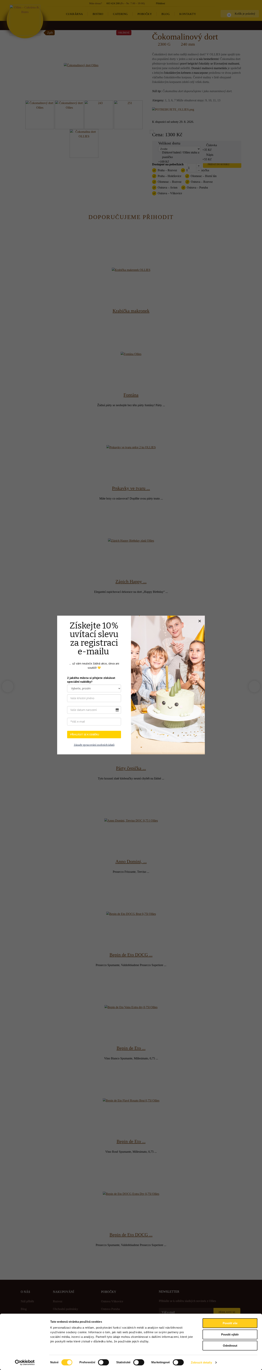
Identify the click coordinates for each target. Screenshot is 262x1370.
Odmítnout (230, 1345)
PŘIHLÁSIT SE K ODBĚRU (84, 734)
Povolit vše (230, 1323)
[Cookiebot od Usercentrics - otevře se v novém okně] (25, 1362)
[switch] (103, 1362)
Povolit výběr (230, 1334)
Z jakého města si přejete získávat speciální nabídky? (91, 679)
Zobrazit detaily (201, 1362)
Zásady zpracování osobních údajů (94, 744)
